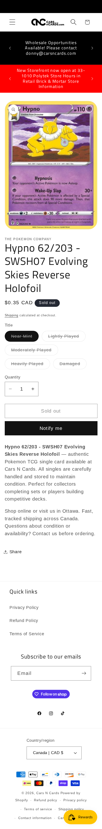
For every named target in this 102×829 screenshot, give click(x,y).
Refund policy (45, 800)
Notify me (51, 428)
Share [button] (15, 551)
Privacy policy (75, 800)
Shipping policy (71, 809)
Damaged (73, 365)
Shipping (11, 315)
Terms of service (38, 809)
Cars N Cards (47, 793)
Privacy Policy (24, 607)
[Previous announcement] (10, 48)
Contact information (35, 818)
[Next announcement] (92, 48)
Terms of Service (26, 633)
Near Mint (25, 338)
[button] (12, 22)
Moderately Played (34, 351)
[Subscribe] (84, 673)
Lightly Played (66, 338)
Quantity (13, 377)
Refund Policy (23, 620)
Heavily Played (30, 365)
